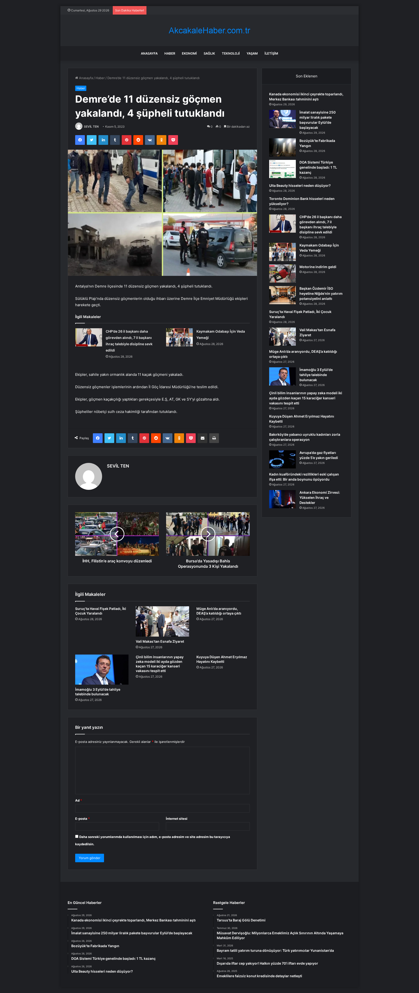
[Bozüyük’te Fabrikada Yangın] (282, 147)
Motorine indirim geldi (317, 267)
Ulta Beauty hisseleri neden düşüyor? (300, 185)
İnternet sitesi (176, 819)
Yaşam (252, 53)
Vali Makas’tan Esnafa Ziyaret (160, 641)
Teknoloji (231, 53)
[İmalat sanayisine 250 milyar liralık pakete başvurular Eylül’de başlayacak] (282, 119)
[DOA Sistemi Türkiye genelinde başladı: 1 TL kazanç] (282, 169)
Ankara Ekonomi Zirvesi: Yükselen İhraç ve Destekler (319, 497)
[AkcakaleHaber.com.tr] (209, 30)
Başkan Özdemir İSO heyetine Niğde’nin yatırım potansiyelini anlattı (321, 293)
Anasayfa (149, 53)
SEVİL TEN (91, 126)
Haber (169, 53)
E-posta (82, 819)
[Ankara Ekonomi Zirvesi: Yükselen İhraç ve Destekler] (282, 499)
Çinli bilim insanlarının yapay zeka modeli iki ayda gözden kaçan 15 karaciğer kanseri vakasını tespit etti (305, 398)
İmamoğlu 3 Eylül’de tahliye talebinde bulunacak (316, 375)
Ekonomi (189, 53)
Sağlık (209, 53)
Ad (78, 800)
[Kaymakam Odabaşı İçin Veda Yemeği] (179, 337)
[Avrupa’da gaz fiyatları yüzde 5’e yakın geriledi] (282, 459)
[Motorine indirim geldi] (282, 273)
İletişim (271, 53)
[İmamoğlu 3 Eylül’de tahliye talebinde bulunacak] (102, 670)
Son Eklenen (306, 76)
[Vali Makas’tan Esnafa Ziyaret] (162, 621)
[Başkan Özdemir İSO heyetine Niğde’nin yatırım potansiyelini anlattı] (282, 295)
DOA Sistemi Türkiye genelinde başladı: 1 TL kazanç (318, 167)
